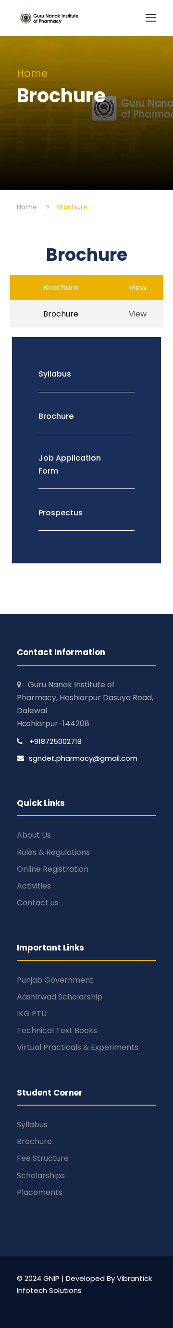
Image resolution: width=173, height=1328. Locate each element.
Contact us (38, 902)
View (138, 313)
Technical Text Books (57, 1030)
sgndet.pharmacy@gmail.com (83, 758)
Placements (39, 1192)
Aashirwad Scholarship (59, 996)
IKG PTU (32, 1013)
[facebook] (21, 1304)
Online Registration (52, 869)
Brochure (34, 1141)
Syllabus (32, 1124)
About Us (34, 835)
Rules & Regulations (53, 852)
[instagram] (39, 1304)
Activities (34, 885)
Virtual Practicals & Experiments (77, 1047)
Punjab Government (55, 980)
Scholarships (41, 1175)
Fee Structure (43, 1158)
